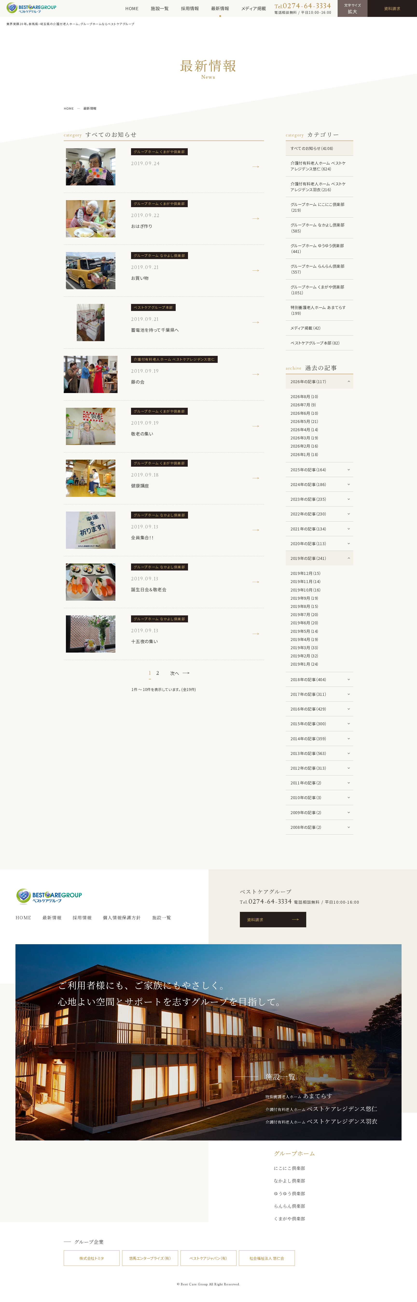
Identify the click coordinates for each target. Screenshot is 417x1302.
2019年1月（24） (305, 664)
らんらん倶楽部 (289, 1206)
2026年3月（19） (305, 438)
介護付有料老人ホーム (321, 1109)
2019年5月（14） (305, 631)
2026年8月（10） (305, 396)
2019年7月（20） (305, 614)
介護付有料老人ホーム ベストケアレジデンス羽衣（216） (318, 186)
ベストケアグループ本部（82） (316, 343)
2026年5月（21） (305, 421)
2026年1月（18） (305, 454)
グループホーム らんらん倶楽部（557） (318, 269)
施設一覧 (160, 8)
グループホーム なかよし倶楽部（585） (318, 227)
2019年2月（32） (305, 656)
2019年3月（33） (305, 647)
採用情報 (190, 8)
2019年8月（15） (305, 606)
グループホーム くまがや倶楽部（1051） (317, 290)
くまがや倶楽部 (289, 1218)
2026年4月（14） (305, 429)
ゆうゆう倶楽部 (289, 1193)
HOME (132, 8)
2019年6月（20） (305, 623)
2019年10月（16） (306, 590)
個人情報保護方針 (122, 917)
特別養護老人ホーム (299, 1096)
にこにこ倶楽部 (289, 1168)
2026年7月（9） (304, 405)
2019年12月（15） (306, 573)
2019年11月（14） (306, 581)
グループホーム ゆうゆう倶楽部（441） (317, 248)
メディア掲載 (253, 8)
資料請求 (392, 8)
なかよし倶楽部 (289, 1180)
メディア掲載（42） (306, 328)
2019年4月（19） (305, 639)
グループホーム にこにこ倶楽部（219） (318, 207)
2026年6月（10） (305, 413)
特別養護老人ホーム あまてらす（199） (318, 310)
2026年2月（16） (305, 446)
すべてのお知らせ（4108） (312, 148)
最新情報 (220, 8)
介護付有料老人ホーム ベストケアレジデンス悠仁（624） (318, 166)
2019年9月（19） (305, 598)
